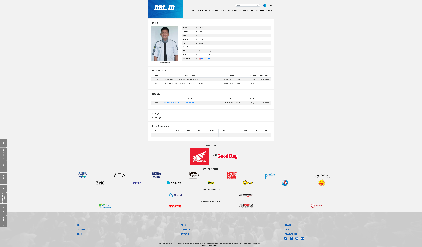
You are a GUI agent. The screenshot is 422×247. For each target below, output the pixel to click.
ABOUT (288, 229)
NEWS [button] (200, 10)
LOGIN (269, 6)
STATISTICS (236, 10)
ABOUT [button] (269, 10)
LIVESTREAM (248, 10)
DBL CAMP (260, 10)
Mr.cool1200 (205, 58)
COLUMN (288, 225)
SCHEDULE (185, 229)
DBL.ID (173, 243)
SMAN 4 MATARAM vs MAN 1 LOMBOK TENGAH (179, 103)
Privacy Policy (206, 245)
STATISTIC (185, 234)
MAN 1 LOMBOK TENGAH (207, 47)
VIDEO (207, 10)
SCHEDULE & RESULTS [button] (221, 10)
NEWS (79, 234)
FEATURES (80, 229)
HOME (193, 10)
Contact (214, 245)
